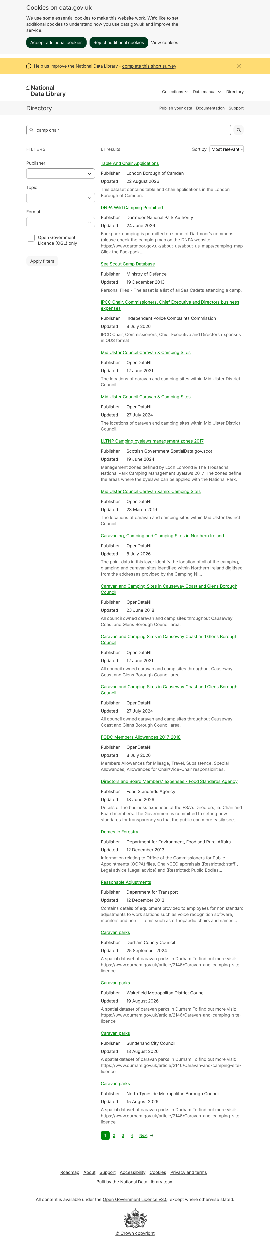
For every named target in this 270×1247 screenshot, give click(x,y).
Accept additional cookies (56, 42)
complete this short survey (149, 66)
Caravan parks (115, 932)
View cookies (164, 42)
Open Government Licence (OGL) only (57, 240)
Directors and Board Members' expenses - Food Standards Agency (169, 781)
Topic (31, 187)
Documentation (210, 108)
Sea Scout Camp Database (128, 263)
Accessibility (132, 1172)
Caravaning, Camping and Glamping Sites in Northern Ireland (162, 535)
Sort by (199, 149)
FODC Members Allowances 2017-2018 (141, 737)
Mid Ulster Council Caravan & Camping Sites (146, 352)
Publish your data (175, 108)
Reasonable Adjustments (126, 882)
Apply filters (42, 261)
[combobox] (60, 173)
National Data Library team (147, 1181)
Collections (172, 91)
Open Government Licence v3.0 (135, 1199)
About (89, 1172)
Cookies (158, 1172)
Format (33, 211)
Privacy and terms (188, 1172)
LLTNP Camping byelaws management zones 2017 (152, 441)
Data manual (204, 91)
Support (236, 108)
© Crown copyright (135, 1233)
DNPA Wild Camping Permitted (132, 207)
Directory (235, 91)
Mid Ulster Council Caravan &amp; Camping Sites (151, 491)
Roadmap (69, 1172)
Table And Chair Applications (130, 163)
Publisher (35, 163)
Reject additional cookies (118, 42)
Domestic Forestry (119, 831)
